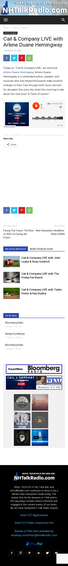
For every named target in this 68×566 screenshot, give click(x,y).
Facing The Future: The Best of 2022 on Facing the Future (18, 234)
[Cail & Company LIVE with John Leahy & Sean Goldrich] (11, 261)
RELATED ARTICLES (15, 249)
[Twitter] (14, 58)
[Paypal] (29, 553)
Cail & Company (19, 27)
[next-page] (11, 306)
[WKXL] (34, 7)
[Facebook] (6, 58)
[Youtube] (56, 553)
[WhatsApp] (29, 58)
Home (6, 27)
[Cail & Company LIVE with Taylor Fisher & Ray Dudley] (11, 293)
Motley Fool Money (15, 333)
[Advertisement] (34, 172)
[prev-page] (5, 306)
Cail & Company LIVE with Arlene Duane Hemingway (43, 135)
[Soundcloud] (38, 553)
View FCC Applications (34, 515)
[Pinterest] (21, 58)
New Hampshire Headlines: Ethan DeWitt (50, 232)
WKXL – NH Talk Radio (13, 135)
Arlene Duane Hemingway (18, 72)
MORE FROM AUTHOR (41, 249)
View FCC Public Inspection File (34, 522)
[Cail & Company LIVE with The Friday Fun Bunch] (11, 277)
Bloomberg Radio (14, 322)
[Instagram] (20, 553)
